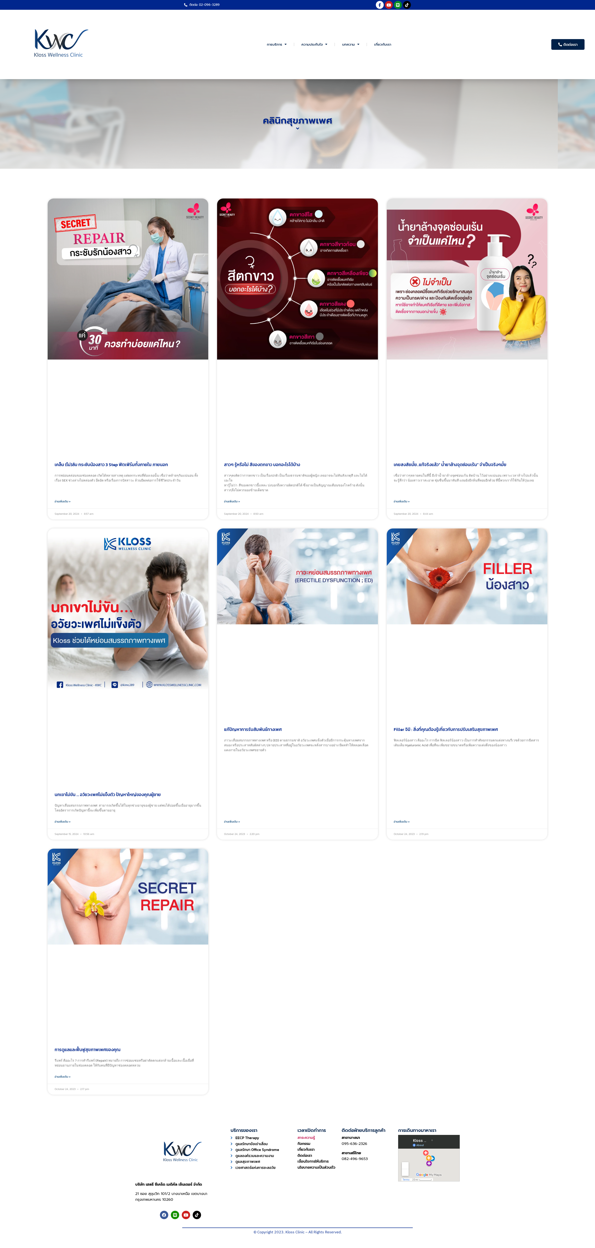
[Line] (398, 5)
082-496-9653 (355, 1159)
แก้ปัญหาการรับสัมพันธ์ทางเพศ (253, 729)
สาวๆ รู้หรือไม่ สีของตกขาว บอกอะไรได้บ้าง (262, 464)
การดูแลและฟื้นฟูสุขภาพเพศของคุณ (87, 1049)
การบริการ (274, 44)
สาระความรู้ (306, 1137)
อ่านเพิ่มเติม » (63, 501)
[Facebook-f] (380, 5)
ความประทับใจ (312, 44)
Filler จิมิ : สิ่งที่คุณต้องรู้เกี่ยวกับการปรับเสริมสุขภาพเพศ (446, 729)
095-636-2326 (354, 1144)
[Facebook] (164, 1215)
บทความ (348, 44)
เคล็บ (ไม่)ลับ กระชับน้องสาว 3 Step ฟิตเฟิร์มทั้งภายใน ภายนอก (111, 464)
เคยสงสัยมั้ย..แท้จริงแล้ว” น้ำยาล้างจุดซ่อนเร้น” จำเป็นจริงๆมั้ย (450, 464)
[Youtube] (389, 5)
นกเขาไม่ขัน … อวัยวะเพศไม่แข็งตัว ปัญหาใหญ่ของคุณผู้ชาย (108, 794)
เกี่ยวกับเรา (382, 44)
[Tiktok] (407, 5)
